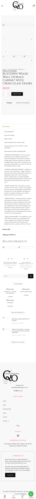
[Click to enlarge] (6, 51)
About (4, 413)
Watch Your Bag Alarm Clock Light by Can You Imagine (21, 330)
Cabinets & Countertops (10, 71)
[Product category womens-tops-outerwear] (10, 293)
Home (4, 69)
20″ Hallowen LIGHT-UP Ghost (20, 320)
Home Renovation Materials (15, 69)
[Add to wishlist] (11, 258)
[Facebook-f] (14, 390)
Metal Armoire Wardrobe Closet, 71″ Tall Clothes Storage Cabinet (26, 264)
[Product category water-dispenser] (25, 292)
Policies (5, 421)
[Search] (30, 276)
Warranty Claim (7, 409)
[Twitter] (16, 390)
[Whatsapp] (21, 390)
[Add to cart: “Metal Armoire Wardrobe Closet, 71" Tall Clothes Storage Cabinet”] (24, 258)
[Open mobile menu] (2, 6)
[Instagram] (18, 390)
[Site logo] (18, 6)
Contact (5, 417)
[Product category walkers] (10, 303)
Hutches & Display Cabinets (26, 267)
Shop (4, 405)
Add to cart (17, 94)
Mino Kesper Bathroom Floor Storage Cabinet (10, 263)
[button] (18, 435)
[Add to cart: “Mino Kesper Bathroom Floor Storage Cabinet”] (8, 258)
